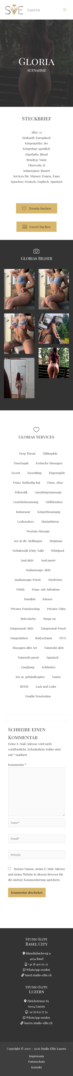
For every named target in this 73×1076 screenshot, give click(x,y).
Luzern (36, 991)
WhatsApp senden (38, 970)
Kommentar (17, 765)
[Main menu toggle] (64, 9)
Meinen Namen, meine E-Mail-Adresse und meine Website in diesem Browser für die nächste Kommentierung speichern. (36, 874)
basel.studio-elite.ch (38, 975)
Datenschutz (36, 1061)
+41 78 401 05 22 (38, 964)
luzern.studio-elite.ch (38, 1023)
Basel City (36, 944)
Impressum (36, 1056)
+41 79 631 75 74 (37, 1012)
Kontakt (36, 1067)
